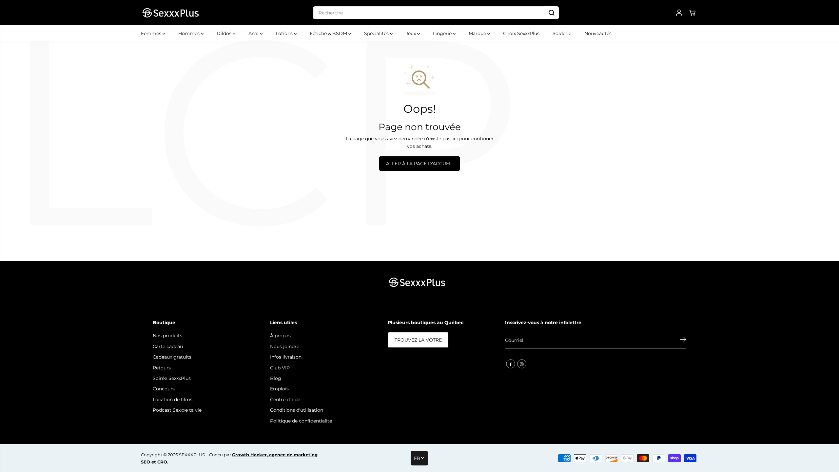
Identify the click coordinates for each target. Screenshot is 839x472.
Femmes (152, 33)
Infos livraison (286, 357)
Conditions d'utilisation (296, 410)
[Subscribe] (683, 340)
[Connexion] (679, 13)
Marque (478, 33)
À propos (280, 336)
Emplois (279, 389)
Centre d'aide (285, 400)
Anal (254, 33)
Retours (162, 368)
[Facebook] (510, 363)
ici (455, 139)
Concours (164, 389)
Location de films (172, 400)
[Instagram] (521, 363)
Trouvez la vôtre (418, 340)
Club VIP (280, 368)
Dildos (225, 33)
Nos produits (167, 336)
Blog (275, 378)
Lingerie (443, 33)
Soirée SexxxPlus (172, 378)
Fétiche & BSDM (329, 33)
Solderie (562, 33)
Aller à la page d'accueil (419, 164)
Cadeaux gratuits (172, 357)
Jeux (411, 33)
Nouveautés (598, 33)
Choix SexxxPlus (521, 33)
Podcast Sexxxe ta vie (177, 410)
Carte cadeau (168, 346)
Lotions (285, 33)
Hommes (189, 33)
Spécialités (377, 33)
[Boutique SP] (170, 12)
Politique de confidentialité (301, 421)
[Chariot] (692, 13)
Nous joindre (284, 346)
